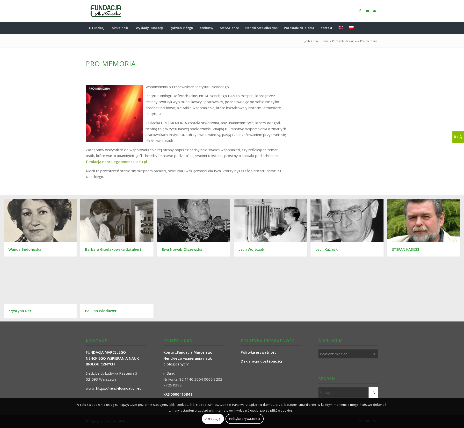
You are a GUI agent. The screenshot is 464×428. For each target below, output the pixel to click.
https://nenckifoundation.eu (118, 388)
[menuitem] (97, 28)
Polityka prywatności (244, 419)
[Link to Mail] (374, 10)
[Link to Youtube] (367, 10)
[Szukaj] (375, 28)
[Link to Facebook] (360, 10)
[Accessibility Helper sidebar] (458, 137)
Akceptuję (212, 419)
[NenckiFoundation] (106, 11)
